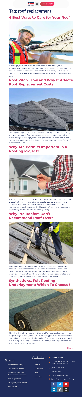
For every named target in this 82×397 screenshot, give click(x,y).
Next (70, 348)
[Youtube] (66, 384)
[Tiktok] (60, 389)
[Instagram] (66, 389)
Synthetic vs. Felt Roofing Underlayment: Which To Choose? (39, 283)
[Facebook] (54, 384)
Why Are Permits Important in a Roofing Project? (38, 149)
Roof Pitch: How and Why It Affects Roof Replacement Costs (41, 82)
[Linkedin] (54, 389)
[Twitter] (60, 384)
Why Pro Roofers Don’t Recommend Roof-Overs (31, 216)
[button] (37, 4)
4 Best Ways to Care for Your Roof (39, 17)
